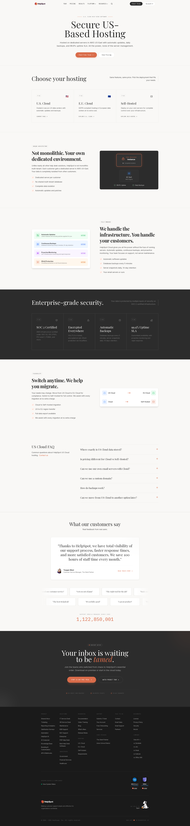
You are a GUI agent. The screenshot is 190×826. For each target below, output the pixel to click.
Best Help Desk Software (65, 745)
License (136, 718)
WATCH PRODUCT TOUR (111, 680)
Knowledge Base (46, 743)
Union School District (103, 743)
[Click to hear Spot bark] (145, 805)
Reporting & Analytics (48, 726)
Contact (117, 718)
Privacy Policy (138, 722)
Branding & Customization (45, 748)
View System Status (49, 784)
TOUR (65, 4)
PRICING (73, 4)
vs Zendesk (137, 743)
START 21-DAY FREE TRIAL (80, 680)
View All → (136, 739)
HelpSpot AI (45, 736)
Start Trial (136, 4)
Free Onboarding (102, 726)
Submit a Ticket (102, 718)
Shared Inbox (45, 718)
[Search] (112, 4)
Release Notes (83, 733)
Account (148, 4)
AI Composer (45, 740)
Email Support (119, 726)
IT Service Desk (65, 718)
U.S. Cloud (81, 743)
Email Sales (118, 722)
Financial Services (65, 760)
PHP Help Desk (65, 740)
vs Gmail (136, 750)
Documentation (83, 718)
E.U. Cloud (81, 747)
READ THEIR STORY (124, 571)
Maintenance (64, 726)
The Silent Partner (102, 739)
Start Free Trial (85, 55)
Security (136, 726)
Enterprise (63, 736)
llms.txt (135, 729)
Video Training (83, 722)
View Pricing (106, 55)
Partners (118, 729)
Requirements (82, 754)
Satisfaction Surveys (47, 729)
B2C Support (64, 733)
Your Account (101, 722)
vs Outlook (137, 754)
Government (64, 756)
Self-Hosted (82, 750)
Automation (44, 733)
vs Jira (135, 747)
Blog (79, 726)
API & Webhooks (46, 753)
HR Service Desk (65, 722)
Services (99, 729)
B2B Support (64, 729)
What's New (82, 729)
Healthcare (63, 763)
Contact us (43, 455)
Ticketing (44, 722)
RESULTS (82, 4)
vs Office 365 (137, 757)
